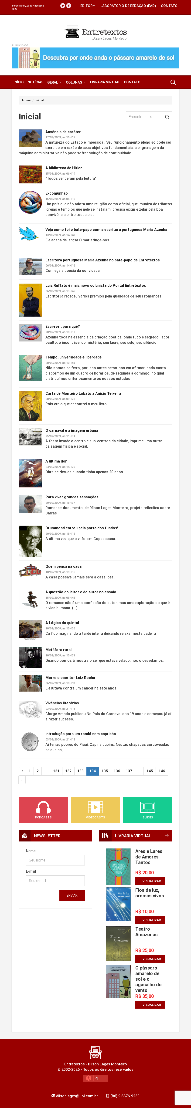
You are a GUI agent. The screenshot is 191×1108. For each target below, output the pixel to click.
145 (150, 771)
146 (162, 771)
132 (68, 771)
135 (105, 771)
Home (26, 100)
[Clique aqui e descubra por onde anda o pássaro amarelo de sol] (95, 57)
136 (117, 771)
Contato (169, 6)
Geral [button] (53, 82)
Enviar (72, 895)
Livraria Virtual (105, 82)
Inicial (39, 100)
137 (129, 771)
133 (80, 771)
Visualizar (152, 881)
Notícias (35, 82)
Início (19, 82)
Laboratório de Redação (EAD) (128, 6)
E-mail (31, 871)
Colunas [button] (74, 82)
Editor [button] (86, 6)
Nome (31, 851)
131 (56, 771)
